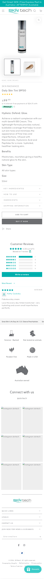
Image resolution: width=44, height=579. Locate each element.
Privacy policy (36, 563)
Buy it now (22, 221)
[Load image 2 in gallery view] (29, 67)
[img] (7, 290)
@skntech (22, 398)
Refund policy (24, 563)
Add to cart (21, 215)
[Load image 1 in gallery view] (12, 67)
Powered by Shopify (9, 563)
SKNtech (18, 560)
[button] (34, 11)
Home (4, 80)
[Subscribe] (40, 536)
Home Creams (12, 80)
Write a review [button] (22, 274)
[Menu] (3, 11)
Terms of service (16, 566)
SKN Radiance (10, 86)
